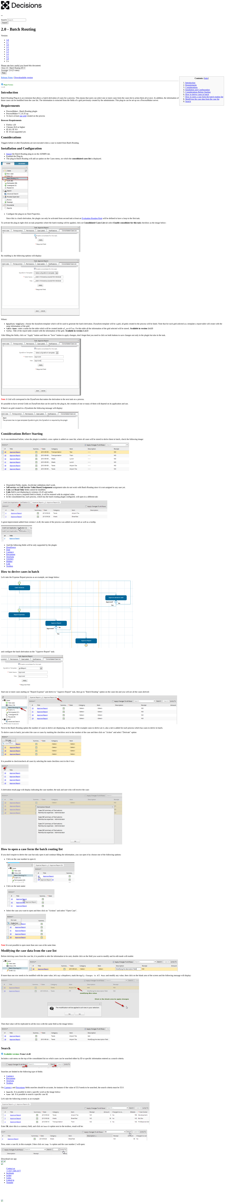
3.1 (7, 56)
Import (9, 154)
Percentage (10, 554)
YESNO (9, 559)
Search (4, 20)
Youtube (9, 1182)
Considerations (191, 87)
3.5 (7, 47)
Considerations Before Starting (198, 92)
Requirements (191, 85)
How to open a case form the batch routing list (204, 97)
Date (8, 550)
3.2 (7, 54)
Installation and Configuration (197, 90)
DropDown (11, 547)
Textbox (9, 566)
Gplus (8, 1178)
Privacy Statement (9, 1194)
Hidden (9, 561)
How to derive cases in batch (197, 94)
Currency (10, 552)
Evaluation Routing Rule (92, 218)
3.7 (7, 42)
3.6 (7, 45)
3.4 (7, 49)
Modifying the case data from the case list (202, 99)
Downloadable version (23, 77)
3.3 (7, 52)
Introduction (190, 83)
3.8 (7, 40)
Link (8, 564)
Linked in (10, 1180)
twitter (8, 1175)
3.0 (7, 59)
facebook (10, 1173)
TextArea (10, 557)
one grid (23, 116)
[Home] (21, 9)
